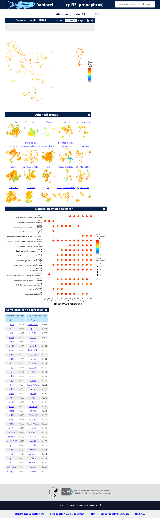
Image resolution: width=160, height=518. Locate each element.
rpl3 (11, 380)
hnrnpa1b (11, 471)
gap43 (33, 441)
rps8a (11, 428)
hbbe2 (33, 402)
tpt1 (11, 367)
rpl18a (12, 333)
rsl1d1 (11, 449)
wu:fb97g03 (11, 441)
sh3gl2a (33, 428)
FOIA (92, 514)
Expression (71, 20)
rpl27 (11, 376)
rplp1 (11, 410)
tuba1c (33, 380)
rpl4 (11, 372)
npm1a (12, 432)
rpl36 (11, 423)
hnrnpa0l (33, 449)
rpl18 (11, 389)
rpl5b (11, 354)
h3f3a (32, 372)
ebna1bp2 (11, 466)
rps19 (11, 406)
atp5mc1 (33, 419)
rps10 (32, 341)
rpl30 (11, 415)
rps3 (12, 384)
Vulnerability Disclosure (115, 514)
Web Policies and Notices (29, 514)
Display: (60, 20)
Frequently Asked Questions (67, 514)
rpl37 (33, 328)
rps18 (11, 350)
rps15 (11, 402)
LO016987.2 (33, 415)
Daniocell (45, 5)
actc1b (33, 337)
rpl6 (11, 397)
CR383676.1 (33, 324)
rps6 (12, 324)
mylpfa (33, 445)
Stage (80, 20)
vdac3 (33, 376)
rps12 (11, 346)
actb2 (32, 397)
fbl (11, 453)
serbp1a (11, 436)
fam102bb (33, 350)
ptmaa (33, 393)
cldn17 (33, 458)
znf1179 (33, 354)
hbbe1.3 (33, 462)
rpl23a (12, 328)
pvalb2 (33, 466)
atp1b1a (33, 406)
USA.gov (140, 514)
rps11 (11, 419)
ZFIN (98, 14)
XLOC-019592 (33, 384)
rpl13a (12, 363)
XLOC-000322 (33, 423)
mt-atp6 (32, 367)
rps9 (12, 458)
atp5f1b (32, 333)
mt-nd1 (33, 346)
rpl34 (11, 359)
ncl (11, 462)
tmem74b (33, 432)
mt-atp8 (32, 410)
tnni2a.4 (32, 363)
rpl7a (11, 393)
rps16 (11, 337)
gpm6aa (33, 453)
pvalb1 (33, 359)
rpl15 (11, 341)
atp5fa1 (33, 389)
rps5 (12, 445)
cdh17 (33, 436)
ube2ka (33, 471)
